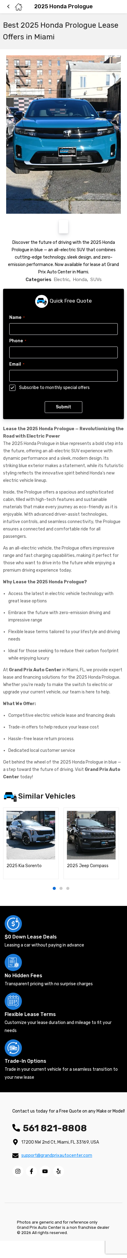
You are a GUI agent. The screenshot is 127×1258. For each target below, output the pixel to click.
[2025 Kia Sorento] (30, 835)
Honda (80, 279)
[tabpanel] (31, 843)
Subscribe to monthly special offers (54, 387)
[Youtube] (45, 1171)
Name (17, 317)
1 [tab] (54, 888)
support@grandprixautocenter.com (56, 1155)
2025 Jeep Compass (88, 865)
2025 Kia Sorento (24, 865)
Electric (61, 279)
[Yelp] (58, 1171)
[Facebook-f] (31, 1171)
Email (16, 364)
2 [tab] (61, 888)
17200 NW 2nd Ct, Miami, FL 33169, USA (60, 1142)
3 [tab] (67, 888)
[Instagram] (17, 1171)
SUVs (96, 279)
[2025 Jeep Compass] (91, 835)
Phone (17, 340)
